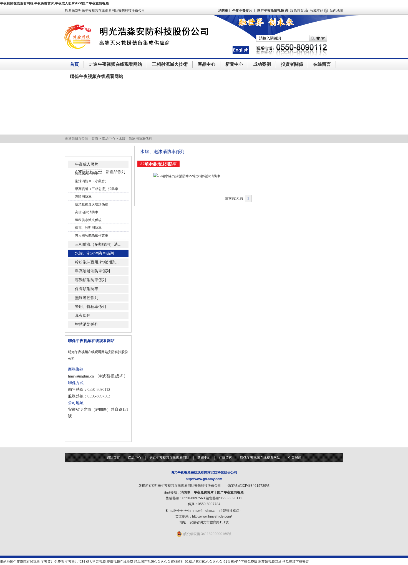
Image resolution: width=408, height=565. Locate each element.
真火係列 (82, 315)
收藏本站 (316, 10)
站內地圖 (336, 10)
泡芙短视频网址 (269, 562)
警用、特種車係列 (90, 306)
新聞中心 (234, 64)
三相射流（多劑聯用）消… (98, 244)
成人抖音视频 (96, 562)
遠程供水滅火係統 (88, 220)
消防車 (223, 10)
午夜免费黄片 (242, 10)
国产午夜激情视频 (270, 10)
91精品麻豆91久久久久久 (204, 562)
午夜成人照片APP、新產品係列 (100, 165)
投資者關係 (292, 64)
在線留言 (322, 64)
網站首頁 (113, 458)
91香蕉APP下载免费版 (240, 562)
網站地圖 (6, 562)
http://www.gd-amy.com (204, 479)
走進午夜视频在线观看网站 (115, 64)
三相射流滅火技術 (170, 64)
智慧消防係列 (86, 324)
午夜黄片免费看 (52, 562)
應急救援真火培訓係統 (91, 204)
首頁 (74, 64)
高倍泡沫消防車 (86, 212)
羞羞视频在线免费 (120, 562)
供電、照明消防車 (88, 228)
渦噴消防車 (83, 197)
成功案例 (262, 64)
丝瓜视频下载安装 (295, 562)
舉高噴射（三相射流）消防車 (96, 189)
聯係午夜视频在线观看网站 (96, 76)
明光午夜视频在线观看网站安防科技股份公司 (204, 472)
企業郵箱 (294, 458)
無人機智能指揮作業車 (91, 235)
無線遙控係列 (86, 297)
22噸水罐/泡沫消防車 (204, 176)
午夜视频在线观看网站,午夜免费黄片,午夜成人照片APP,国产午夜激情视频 (54, 3)
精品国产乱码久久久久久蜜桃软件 (159, 562)
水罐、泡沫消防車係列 (94, 253)
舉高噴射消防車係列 (92, 271)
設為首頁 (297, 10)
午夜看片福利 (75, 562)
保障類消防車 (86, 289)
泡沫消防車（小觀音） (91, 181)
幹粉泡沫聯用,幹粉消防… (97, 262)
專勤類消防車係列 (90, 280)
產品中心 (206, 64)
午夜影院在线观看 (26, 562)
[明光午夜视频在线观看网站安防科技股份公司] (147, 57)
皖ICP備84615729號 (254, 486)
